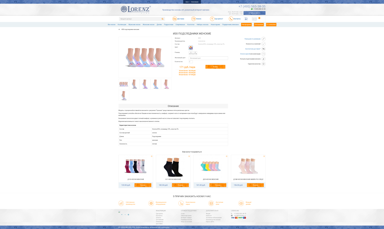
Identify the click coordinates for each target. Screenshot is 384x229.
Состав (177, 44)
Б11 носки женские (173, 179)
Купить (215, 67)
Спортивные (180, 24)
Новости (209, 215)
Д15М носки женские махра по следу (248, 179)
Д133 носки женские (136, 179)
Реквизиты (159, 221)
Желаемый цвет (180, 57)
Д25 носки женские (211, 179)
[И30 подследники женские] (145, 57)
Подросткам (168, 24)
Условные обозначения (214, 217)
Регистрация (194, 1)
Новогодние (215, 24)
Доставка (159, 223)
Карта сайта (210, 221)
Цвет (176, 47)
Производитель (180, 41)
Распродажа (246, 24)
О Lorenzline (271, 24)
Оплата (158, 217)
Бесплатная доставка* (252, 49)
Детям (159, 24)
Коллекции (122, 24)
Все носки (111, 24)
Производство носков (213, 219)
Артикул (177, 38)
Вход (187, 1)
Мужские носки (134, 24)
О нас (183, 213)
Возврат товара (186, 217)
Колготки (190, 24)
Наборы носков (202, 24)
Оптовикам (259, 24)
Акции (208, 213)
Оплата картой (245, 54)
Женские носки (148, 24)
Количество (179, 61)
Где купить (159, 213)
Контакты (159, 215)
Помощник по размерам (252, 39)
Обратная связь (186, 215)
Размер (177, 52)
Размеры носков (186, 219)
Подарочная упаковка (230, 24)
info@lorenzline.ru (254, 13)
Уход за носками (186, 221)
